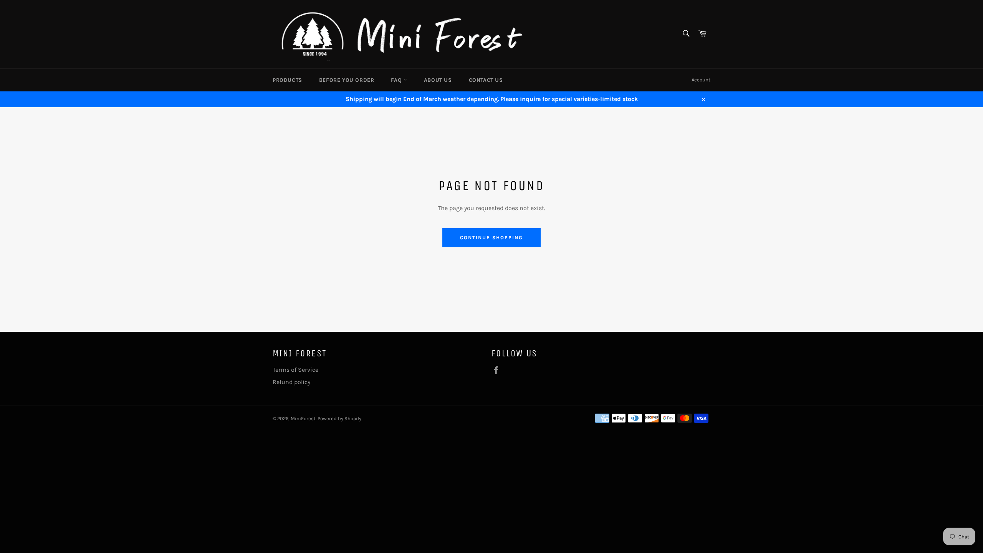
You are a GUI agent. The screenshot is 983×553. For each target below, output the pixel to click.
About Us (438, 80)
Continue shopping (491, 237)
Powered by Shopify (339, 418)
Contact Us (486, 80)
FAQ (397, 80)
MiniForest (303, 418)
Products (287, 80)
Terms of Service (295, 369)
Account (701, 80)
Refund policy (291, 382)
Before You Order (346, 80)
